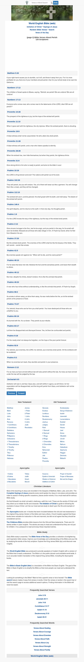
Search (51, 29)
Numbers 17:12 (13, 88)
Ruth (44, 427)
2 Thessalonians (13, 444)
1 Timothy (10, 447)
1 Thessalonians (13, 441)
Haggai (62, 452)
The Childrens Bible (14, 522)
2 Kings (45, 438)
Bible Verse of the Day (40, 536)
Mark (9, 410)
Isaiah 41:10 (42, 609)
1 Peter (27, 410)
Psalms (45, 458)
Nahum (62, 444)
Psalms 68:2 (12, 292)
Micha (62, 441)
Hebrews (10, 458)
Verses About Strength (42, 646)
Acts (8, 419)
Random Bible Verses (38, 29)
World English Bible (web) (42, 23)
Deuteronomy (47, 419)
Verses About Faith (42, 639)
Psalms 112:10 (13, 192)
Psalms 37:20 (13, 238)
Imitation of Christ (34, 26)
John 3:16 (42, 595)
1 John (27, 416)
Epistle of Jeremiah (48, 476)
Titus (8, 452)
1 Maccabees (11, 479)
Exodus (45, 410)
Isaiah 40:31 (42, 617)
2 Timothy (10, 450)
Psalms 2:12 (12, 224)
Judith (27, 476)
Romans (10, 422)
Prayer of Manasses (66, 476)
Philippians (11, 436)
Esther (44, 452)
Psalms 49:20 (13, 282)
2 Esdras (10, 476)
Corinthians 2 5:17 (42, 606)
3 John (27, 422)
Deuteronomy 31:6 (42, 613)
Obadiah (63, 436)
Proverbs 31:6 (13, 161)
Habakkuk (63, 447)
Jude (26, 424)
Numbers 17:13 (13, 100)
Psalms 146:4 (13, 204)
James (27, 408)
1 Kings (45, 436)
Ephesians (11, 433)
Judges (45, 424)
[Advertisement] (42, 55)
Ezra (44, 447)
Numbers (45, 416)
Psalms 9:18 (12, 336)
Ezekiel (62, 422)
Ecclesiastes (64, 408)
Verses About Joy (42, 642)
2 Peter (27, 413)
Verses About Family (42, 650)
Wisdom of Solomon (49, 479)
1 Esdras (10, 474)
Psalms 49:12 (13, 272)
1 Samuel (45, 430)
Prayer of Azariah (66, 474)
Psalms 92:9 (12, 345)
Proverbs (45, 461)
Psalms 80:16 (13, 316)
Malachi (63, 458)
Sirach (27, 479)
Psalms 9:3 (12, 358)
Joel (61, 430)
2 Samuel (45, 433)
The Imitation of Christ (48, 503)
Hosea (62, 427)
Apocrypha (14, 511)
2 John (27, 419)
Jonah (62, 438)
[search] (51, 3)
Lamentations (65, 419)
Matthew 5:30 (13, 73)
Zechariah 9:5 (13, 379)
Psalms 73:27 (13, 304)
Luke (9, 413)
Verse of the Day (42, 32)
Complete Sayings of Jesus (17, 493)
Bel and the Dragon (66, 479)
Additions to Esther (48, 481)
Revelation (28, 427)
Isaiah (62, 413)
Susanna (45, 474)
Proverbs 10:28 (13, 112)
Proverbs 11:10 (13, 122)
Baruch (27, 481)
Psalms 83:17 (13, 326)
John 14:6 (42, 602)
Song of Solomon (66, 410)
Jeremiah (63, 416)
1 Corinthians (11, 424)
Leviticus (45, 413)
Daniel (62, 424)
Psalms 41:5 (12, 250)
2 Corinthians (11, 427)
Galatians (10, 430)
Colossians (11, 438)
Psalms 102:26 (13, 180)
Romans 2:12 (13, 367)
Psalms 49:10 (13, 260)
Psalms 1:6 (12, 214)
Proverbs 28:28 (13, 151)
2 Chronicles (46, 444)
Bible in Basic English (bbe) (20, 565)
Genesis (45, 408)
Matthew (10, 408)
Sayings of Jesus (50, 26)
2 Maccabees (11, 481)
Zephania (63, 450)
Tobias (27, 474)
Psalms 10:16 (13, 170)
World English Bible (17, 551)
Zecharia (63, 455)
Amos (62, 433)
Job (43, 455)
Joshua (45, 422)
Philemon (10, 455)
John (9, 416)
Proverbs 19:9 (13, 131)
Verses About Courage (42, 631)
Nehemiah (46, 450)
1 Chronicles (46, 441)
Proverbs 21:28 (13, 141)
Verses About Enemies (42, 635)
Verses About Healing (42, 628)
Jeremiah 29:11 (42, 599)
